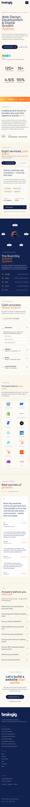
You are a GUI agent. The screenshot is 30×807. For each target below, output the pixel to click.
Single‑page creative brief (9, 342)
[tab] (9, 163)
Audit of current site (8, 339)
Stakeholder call (7, 336)
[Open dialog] (26, 2)
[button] (15, 327)
